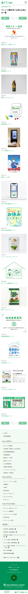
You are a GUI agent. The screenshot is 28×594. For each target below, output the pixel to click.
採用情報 (4, 524)
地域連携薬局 (7, 455)
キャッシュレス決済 (8, 520)
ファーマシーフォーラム (10, 470)
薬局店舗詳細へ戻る (6, 6)
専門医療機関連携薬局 (9, 452)
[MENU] (25, 2)
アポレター (6, 499)
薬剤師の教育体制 (8, 467)
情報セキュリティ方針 (14, 567)
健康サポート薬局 (8, 457)
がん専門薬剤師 (7, 464)
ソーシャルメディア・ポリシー (14, 572)
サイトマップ (14, 565)
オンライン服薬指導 (8, 511)
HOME (5, 433)
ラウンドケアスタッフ (9, 493)
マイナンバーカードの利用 (10, 514)
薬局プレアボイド (8, 461)
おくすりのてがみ (8, 496)
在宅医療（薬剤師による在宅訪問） (12, 449)
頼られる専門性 (6, 441)
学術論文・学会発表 (8, 473)
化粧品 (5, 487)
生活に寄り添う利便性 (8, 504)
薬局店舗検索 (7, 436)
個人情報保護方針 (14, 569)
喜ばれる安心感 (6, 477)
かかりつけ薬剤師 (8, 445)
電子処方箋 (6, 517)
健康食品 (6, 484)
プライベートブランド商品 (10, 481)
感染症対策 (6, 490)
